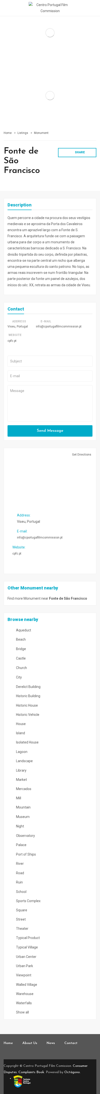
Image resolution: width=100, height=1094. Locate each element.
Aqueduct (23, 630)
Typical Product (27, 938)
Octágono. (72, 1072)
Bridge (20, 649)
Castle (20, 658)
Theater (21, 929)
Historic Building (27, 696)
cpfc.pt (12, 341)
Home (8, 133)
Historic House (26, 705)
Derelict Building (28, 687)
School (20, 892)
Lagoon (21, 752)
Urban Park (24, 966)
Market (21, 780)
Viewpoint (23, 975)
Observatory (25, 836)
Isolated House (27, 742)
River (19, 863)
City (18, 677)
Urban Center (25, 957)
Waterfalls (23, 1003)
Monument (41, 133)
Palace (20, 845)
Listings (22, 133)
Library (20, 770)
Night (19, 826)
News (51, 1043)
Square (21, 910)
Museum (22, 817)
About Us (29, 1043)
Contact (70, 1043)
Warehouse (24, 994)
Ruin (19, 882)
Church (21, 668)
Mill (18, 798)
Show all (22, 1012)
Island (20, 733)
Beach (20, 639)
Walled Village (26, 985)
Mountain (23, 807)
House (20, 724)
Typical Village (26, 947)
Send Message (50, 431)
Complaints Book (31, 1072)
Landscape (24, 761)
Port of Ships (25, 854)
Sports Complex (28, 901)
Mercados (23, 789)
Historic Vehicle (27, 715)
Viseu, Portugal (18, 326)
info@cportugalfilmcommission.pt (59, 326)
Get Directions (81, 454)
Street (20, 919)
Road (19, 873)
